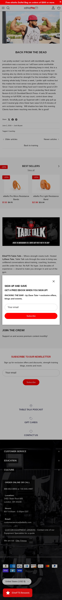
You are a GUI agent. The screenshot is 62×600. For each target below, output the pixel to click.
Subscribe (31, 316)
